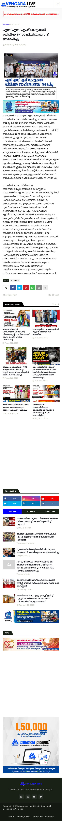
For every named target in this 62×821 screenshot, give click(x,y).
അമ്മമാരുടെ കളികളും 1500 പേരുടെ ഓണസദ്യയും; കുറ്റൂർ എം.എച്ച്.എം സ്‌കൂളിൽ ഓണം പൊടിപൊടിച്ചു (16, 371)
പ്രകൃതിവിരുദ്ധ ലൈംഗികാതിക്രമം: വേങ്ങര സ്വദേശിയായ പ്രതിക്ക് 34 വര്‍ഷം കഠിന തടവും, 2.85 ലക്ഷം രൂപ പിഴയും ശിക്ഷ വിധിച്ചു (35, 566)
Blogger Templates (31, 811)
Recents (31, 511)
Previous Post (10, 295)
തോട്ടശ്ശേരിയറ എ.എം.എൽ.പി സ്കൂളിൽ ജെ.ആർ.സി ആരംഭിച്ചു (45, 332)
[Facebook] (13, 287)
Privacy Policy (23, 816)
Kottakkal (14, 24)
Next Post (53, 295)
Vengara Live (26, 806)
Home (6, 24)
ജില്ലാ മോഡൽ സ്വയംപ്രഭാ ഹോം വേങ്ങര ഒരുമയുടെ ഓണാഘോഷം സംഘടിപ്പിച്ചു (16, 407)
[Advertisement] (31, 454)
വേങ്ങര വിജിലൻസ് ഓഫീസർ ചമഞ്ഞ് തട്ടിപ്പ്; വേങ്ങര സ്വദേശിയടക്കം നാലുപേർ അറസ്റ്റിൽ (38, 582)
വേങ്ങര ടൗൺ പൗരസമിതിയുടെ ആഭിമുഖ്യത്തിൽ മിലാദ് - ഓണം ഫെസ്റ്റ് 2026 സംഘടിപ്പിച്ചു (43, 409)
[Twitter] (19, 287)
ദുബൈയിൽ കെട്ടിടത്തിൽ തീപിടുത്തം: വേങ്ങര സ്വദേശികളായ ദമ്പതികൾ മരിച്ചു (38, 551)
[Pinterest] (26, 287)
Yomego (19, 809)
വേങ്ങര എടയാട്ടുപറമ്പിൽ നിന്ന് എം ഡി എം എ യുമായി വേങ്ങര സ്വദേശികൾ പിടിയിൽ (36, 536)
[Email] (39, 287)
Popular (12, 511)
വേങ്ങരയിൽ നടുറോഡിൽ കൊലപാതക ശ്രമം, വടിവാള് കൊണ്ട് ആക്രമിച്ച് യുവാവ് (37, 521)
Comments (49, 511)
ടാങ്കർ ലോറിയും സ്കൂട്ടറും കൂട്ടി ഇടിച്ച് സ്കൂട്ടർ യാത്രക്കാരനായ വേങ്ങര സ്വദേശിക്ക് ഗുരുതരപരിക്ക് (35, 598)
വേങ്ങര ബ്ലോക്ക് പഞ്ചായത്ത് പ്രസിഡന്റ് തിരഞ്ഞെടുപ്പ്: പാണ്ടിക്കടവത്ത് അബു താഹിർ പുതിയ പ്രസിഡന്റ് (16, 334)
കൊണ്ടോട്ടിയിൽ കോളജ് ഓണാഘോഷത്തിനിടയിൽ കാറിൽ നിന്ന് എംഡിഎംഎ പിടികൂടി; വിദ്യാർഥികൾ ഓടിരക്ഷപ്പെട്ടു (44, 372)
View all (55, 304)
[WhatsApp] (32, 287)
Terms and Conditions (43, 816)
